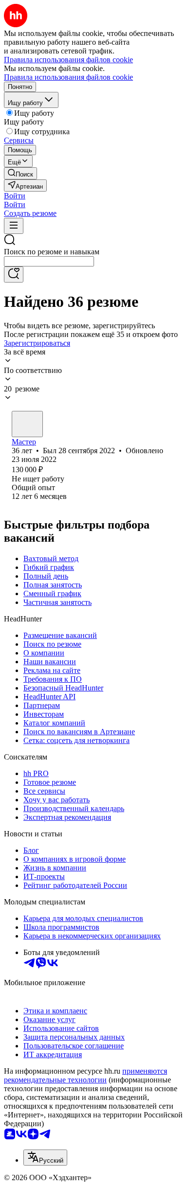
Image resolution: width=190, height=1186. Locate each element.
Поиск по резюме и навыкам (51, 252)
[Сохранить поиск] (13, 274)
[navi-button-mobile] (13, 226)
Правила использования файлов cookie (68, 77)
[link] (20, 173)
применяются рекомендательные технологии (85, 1075)
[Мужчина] (27, 424)
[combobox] (49, 261)
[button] (14, 196)
